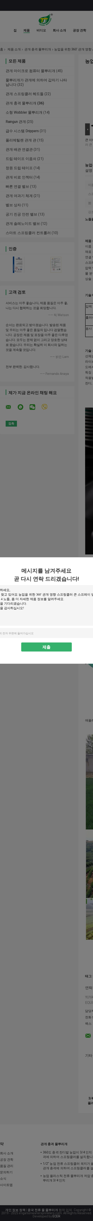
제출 (46, 647)
